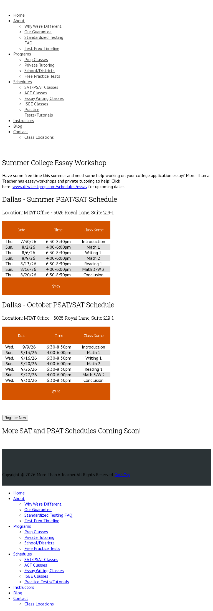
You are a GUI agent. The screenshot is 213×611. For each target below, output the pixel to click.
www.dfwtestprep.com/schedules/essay (49, 186)
